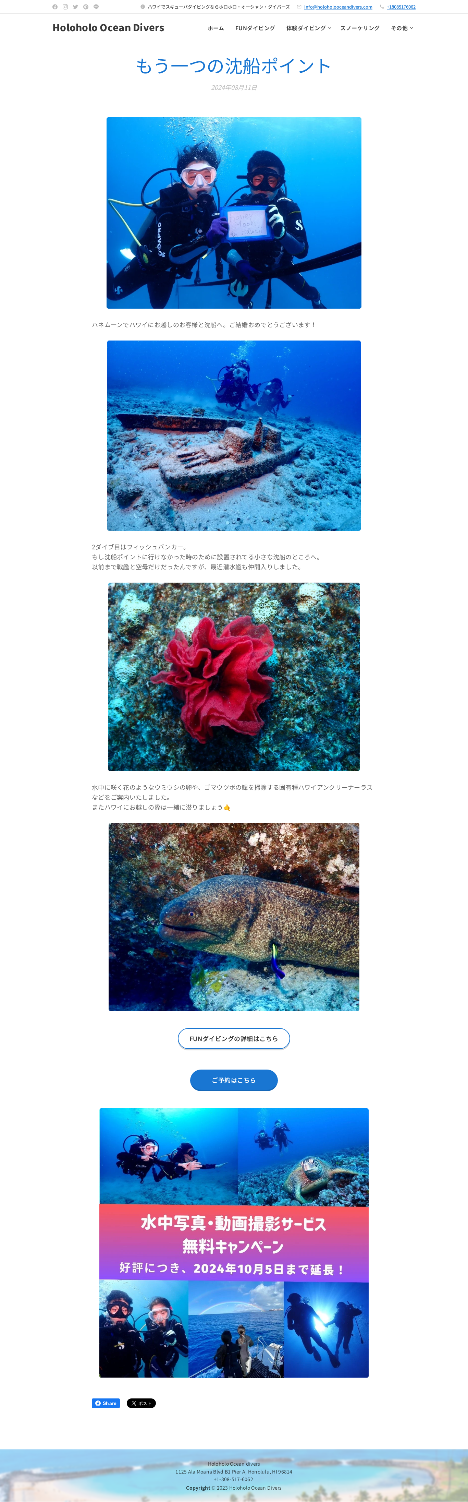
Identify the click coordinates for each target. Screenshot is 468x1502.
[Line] (96, 7)
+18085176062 (401, 6)
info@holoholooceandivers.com (338, 6)
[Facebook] (55, 7)
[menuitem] (218, 27)
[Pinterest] (86, 7)
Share (109, 1403)
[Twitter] (75, 7)
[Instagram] (65, 7)
